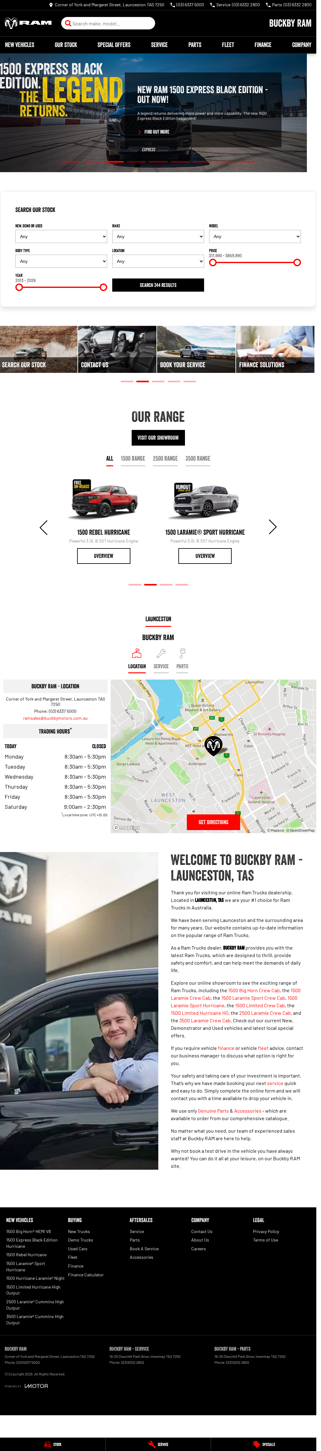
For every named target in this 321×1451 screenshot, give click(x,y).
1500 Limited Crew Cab (260, 1005)
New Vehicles (19, 45)
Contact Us (202, 1231)
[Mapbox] (127, 827)
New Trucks (79, 1231)
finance (226, 1048)
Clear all (291, 212)
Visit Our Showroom (158, 437)
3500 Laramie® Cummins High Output (35, 1319)
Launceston (158, 619)
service (275, 1083)
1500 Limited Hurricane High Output (33, 1290)
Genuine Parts (213, 1111)
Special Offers (113, 45)
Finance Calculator (86, 1274)
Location (118, 250)
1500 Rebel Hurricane (26, 1254)
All (109, 458)
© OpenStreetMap (300, 830)
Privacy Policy (266, 1231)
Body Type (22, 250)
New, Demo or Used (28, 225)
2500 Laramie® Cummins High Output (35, 1305)
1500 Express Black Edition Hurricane (32, 1243)
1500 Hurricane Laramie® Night (35, 1278)
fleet (263, 1048)
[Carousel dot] (70, 162)
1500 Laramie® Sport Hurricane (25, 1266)
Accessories (247, 1111)
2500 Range (165, 458)
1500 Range (133, 458)
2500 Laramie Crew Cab (265, 1013)
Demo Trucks (80, 1239)
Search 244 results (158, 285)
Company (301, 45)
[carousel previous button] (44, 526)
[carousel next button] (272, 526)
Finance (263, 45)
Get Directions (213, 822)
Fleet (228, 45)
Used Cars (77, 1248)
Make (116, 225)
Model (213, 225)
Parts (194, 45)
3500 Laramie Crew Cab (205, 1020)
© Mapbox (275, 830)
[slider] (213, 262)
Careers (198, 1248)
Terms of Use (265, 1239)
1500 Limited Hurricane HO (200, 1013)
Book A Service (144, 1248)
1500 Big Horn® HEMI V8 (28, 1231)
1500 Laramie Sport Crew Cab (253, 998)
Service (159, 45)
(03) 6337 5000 (62, 711)
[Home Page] (28, 23)
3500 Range (198, 458)
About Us (200, 1239)
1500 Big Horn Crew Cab (254, 990)
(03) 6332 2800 (132, 1362)
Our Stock (66, 45)
